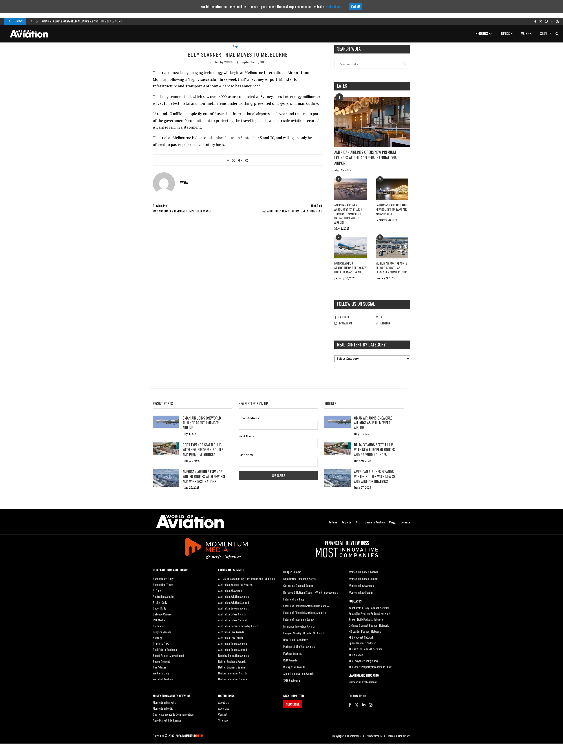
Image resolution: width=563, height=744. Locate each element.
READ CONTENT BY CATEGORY (361, 344)
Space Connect (161, 661)
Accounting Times (163, 584)
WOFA (228, 62)
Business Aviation (375, 522)
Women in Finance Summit (363, 578)
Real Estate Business (165, 649)
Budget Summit (292, 571)
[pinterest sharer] (246, 160)
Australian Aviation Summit (233, 602)
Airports (237, 46)
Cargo (392, 522)
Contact (222, 714)
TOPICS (504, 33)
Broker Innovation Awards (232, 673)
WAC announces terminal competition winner (182, 211)
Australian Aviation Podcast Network (369, 613)
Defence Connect (163, 614)
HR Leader (159, 626)
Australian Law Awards (231, 632)
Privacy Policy (374, 735)
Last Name (246, 455)
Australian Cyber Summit (232, 620)
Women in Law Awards (361, 585)
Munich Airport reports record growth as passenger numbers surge (393, 267)
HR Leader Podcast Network (365, 631)
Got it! (355, 6)
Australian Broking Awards (233, 608)
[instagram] (546, 21)
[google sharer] (240, 160)
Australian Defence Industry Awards (239, 626)
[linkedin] (552, 21)
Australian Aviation (163, 596)
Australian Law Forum (230, 637)
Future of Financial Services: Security (304, 612)
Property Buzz (161, 643)
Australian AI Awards (230, 590)
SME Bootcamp (292, 680)
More (525, 33)
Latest (343, 85)
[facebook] (535, 21)
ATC (358, 522)
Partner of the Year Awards (299, 646)
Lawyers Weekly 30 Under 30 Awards (304, 633)
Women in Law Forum (361, 592)
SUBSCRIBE (293, 704)
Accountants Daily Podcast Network (369, 607)
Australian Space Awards (232, 643)
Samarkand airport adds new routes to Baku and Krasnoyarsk (392, 209)
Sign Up (545, 33)
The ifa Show (356, 654)
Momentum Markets (164, 702)
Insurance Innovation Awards (299, 626)
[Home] (190, 522)
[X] (356, 704)
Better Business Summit (232, 667)
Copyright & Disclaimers (346, 735)
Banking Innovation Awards (233, 655)
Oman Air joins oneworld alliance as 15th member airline (82, 21)
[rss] (557, 21)
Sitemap (223, 720)
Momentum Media (163, 708)
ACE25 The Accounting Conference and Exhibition (246, 578)
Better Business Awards (232, 661)
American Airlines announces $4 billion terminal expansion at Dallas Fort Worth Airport (348, 213)
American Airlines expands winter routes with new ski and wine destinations (204, 476)
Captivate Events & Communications (174, 714)
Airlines (333, 522)
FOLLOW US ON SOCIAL (356, 303)
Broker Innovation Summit (233, 679)
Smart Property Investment (168, 655)
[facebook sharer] (228, 160)
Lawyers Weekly (162, 632)
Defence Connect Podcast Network (369, 625)
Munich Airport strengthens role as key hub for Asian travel (350, 267)
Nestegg (158, 637)
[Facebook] (350, 704)
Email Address (249, 418)
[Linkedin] (364, 704)
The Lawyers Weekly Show (363, 660)
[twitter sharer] (233, 160)
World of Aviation (163, 679)
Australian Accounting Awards (235, 584)
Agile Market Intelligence (167, 720)
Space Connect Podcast (362, 643)
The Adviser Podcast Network (365, 648)
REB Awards (290, 660)
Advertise (223, 708)
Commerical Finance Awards (299, 578)
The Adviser (159, 667)
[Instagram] (371, 704)
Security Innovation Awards (298, 673)
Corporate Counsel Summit (298, 585)
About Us (223, 702)
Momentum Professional (363, 682)
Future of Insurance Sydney (298, 619)
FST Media (159, 620)
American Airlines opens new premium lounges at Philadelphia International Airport (366, 157)
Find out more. (335, 6)
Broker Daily (160, 602)
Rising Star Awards (294, 667)
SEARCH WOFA (349, 48)
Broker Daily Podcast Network (366, 619)
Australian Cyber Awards (232, 614)
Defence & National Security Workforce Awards (310, 592)
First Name (246, 436)
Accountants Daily (163, 578)
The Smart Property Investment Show (370, 666)
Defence (405, 522)
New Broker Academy (295, 639)
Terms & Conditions (399, 735)
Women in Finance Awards (363, 571)
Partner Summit (292, 653)
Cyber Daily (159, 608)
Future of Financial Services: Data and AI (306, 605)
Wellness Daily (161, 673)
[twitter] (540, 21)
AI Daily (157, 590)
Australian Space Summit (232, 649)
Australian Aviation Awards (233, 596)
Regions (481, 33)
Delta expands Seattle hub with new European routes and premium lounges (203, 449)
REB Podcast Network (361, 637)
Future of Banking (293, 599)
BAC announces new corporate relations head (291, 211)
